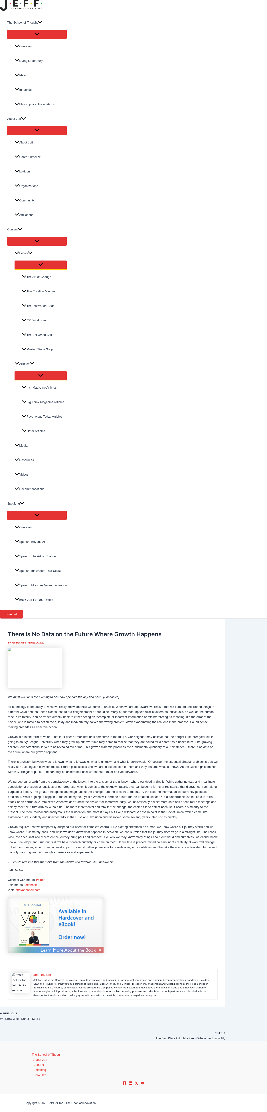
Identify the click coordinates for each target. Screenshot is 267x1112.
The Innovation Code (40, 306)
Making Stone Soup (40, 349)
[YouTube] (142, 1084)
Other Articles (36, 431)
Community (27, 200)
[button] (40, 22)
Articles (24, 364)
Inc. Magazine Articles (42, 387)
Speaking (13, 503)
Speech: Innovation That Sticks (40, 570)
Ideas (23, 75)
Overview (25, 46)
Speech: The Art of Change (37, 556)
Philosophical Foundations (37, 104)
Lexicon (24, 171)
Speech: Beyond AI (32, 541)
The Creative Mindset (41, 291)
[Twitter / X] (136, 1084)
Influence (25, 89)
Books (23, 253)
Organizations (28, 186)
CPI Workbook (36, 320)
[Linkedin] (130, 1084)
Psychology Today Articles (44, 416)
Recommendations (31, 489)
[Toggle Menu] (37, 34)
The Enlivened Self (39, 335)
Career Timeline (30, 157)
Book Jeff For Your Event (36, 599)
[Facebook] (124, 1084)
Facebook (30, 885)
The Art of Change (39, 277)
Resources (26, 460)
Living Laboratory (31, 61)
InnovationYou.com (27, 890)
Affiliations (26, 215)
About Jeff (14, 118)
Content (12, 229)
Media (23, 445)
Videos (24, 474)
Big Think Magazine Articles (45, 402)
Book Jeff (39, 1075)
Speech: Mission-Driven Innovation (43, 585)
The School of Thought (22, 22)
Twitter (40, 880)
